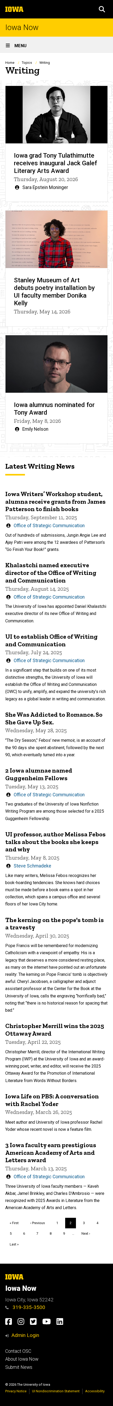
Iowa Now (22, 27)
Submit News (18, 1367)
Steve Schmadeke (32, 866)
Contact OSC (18, 1351)
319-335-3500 (28, 1307)
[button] (102, 9)
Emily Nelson (35, 429)
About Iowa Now (21, 1359)
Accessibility (95, 1391)
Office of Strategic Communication (49, 525)
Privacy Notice (16, 1391)
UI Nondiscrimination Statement (56, 1391)
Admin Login (25, 1335)
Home (9, 63)
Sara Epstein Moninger (45, 187)
